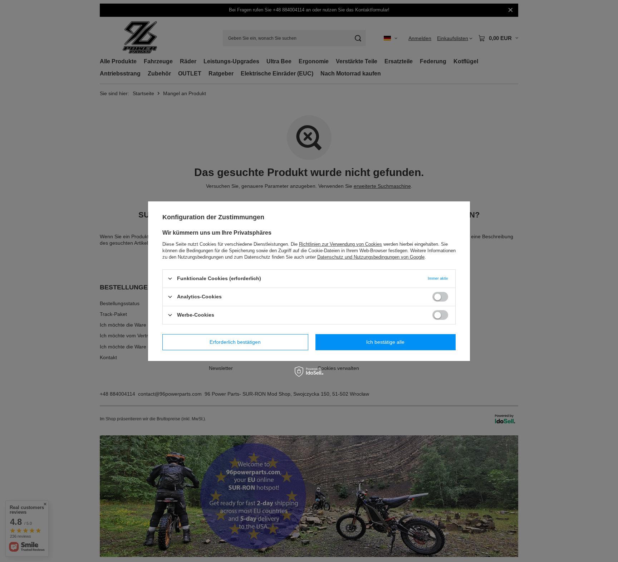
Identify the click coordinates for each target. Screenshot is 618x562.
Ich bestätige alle (385, 342)
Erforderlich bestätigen (235, 342)
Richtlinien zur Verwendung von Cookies (340, 243)
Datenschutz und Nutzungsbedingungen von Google (371, 256)
